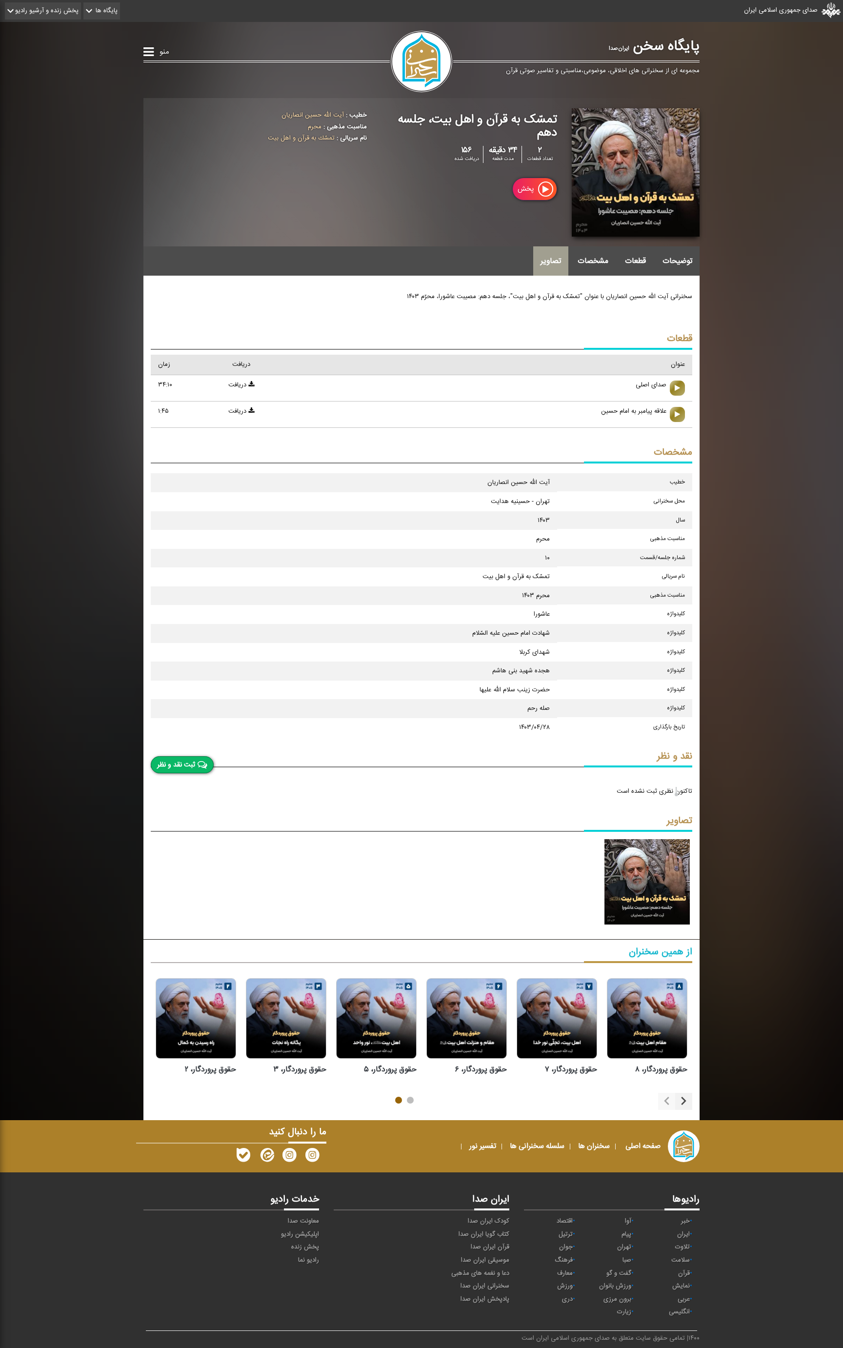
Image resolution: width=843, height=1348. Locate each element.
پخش (527, 189)
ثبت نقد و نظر (176, 765)
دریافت (238, 385)
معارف (565, 1273)
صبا (626, 1260)
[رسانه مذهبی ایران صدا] (289, 1157)
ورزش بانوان (615, 1286)
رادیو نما (308, 1260)
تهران (624, 1247)
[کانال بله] (243, 1157)
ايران (683, 1234)
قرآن (684, 1273)
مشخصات (593, 261)
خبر (685, 1221)
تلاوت (682, 1247)
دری (567, 1299)
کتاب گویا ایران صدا (484, 1234)
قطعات (635, 261)
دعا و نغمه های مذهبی (480, 1273)
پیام (626, 1234)
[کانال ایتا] (266, 1157)
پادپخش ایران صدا (485, 1299)
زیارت (624, 1312)
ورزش (565, 1286)
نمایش (681, 1286)
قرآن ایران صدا (490, 1247)
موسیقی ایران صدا (485, 1260)
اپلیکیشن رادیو (300, 1234)
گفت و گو (618, 1273)
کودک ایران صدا (488, 1221)
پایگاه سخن (654, 46)
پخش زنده (305, 1247)
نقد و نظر (674, 756)
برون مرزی (617, 1299)
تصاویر (551, 261)
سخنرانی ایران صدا (485, 1286)
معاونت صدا (303, 1221)
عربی (684, 1299)
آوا (628, 1221)
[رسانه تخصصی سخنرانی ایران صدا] (312, 1157)
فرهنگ (564, 1260)
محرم (314, 126)
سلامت (680, 1260)
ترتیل (566, 1234)
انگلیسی (679, 1312)
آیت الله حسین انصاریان (312, 115)
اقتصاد (565, 1221)
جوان (566, 1247)
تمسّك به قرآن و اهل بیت (301, 138)
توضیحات (677, 261)
